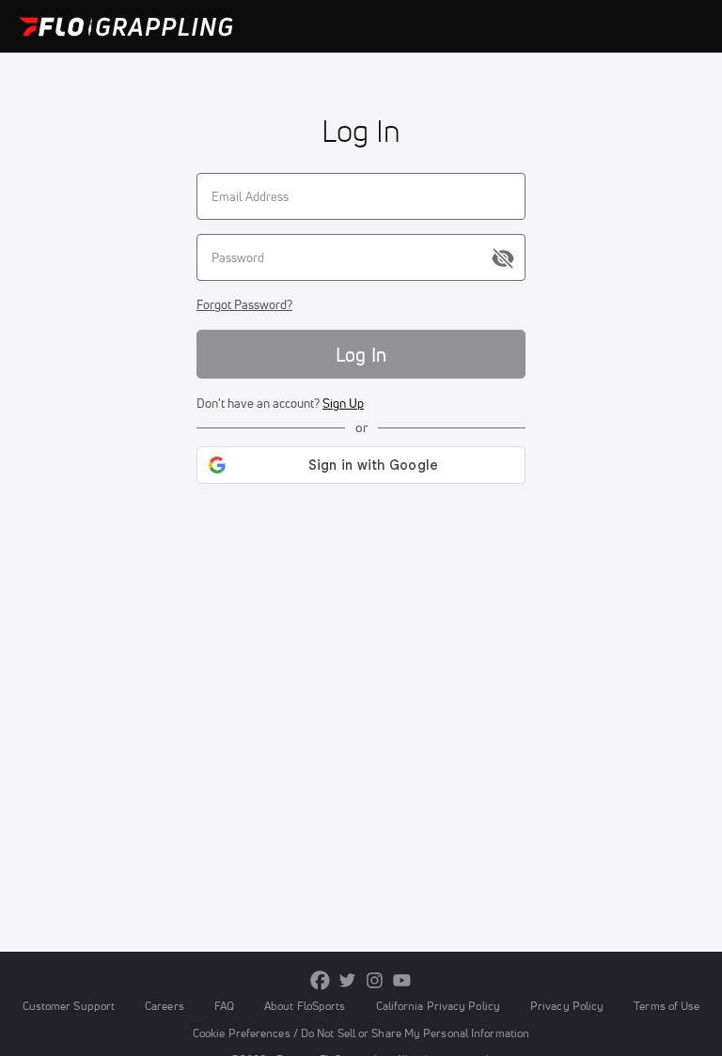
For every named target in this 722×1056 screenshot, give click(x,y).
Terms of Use (666, 1006)
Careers (164, 1006)
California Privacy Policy (438, 1006)
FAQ (224, 1006)
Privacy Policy (567, 1006)
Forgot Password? (244, 304)
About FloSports (304, 1006)
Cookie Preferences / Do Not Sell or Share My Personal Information (361, 1033)
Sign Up (343, 403)
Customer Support (69, 1006)
